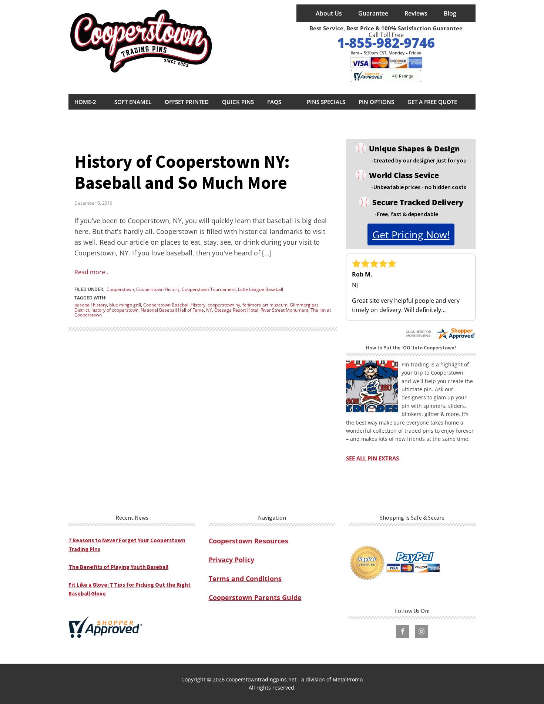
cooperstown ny (224, 305)
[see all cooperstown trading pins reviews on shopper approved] (440, 330)
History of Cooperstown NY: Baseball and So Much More (182, 172)
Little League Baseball (260, 289)
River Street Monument (284, 310)
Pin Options (376, 101)
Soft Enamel (132, 101)
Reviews (415, 13)
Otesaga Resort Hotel (236, 310)
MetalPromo (348, 679)
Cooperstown (120, 289)
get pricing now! (411, 234)
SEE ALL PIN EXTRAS (372, 458)
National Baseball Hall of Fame (172, 310)
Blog (450, 13)
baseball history (90, 305)
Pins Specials (326, 101)
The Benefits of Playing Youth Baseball (118, 566)
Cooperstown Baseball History (174, 305)
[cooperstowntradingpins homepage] (142, 43)
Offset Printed (187, 101)
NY (209, 310)
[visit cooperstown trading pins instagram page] (421, 631)
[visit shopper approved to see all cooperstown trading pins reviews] (386, 76)
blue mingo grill (125, 305)
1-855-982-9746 (386, 43)
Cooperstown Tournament (209, 289)
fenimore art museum (265, 305)
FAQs (274, 101)
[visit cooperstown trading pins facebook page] (402, 631)
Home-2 (85, 101)
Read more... (92, 272)
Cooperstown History (157, 289)
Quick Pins (238, 101)
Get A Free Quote (432, 101)
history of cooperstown (114, 310)
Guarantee (373, 13)
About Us (329, 13)
